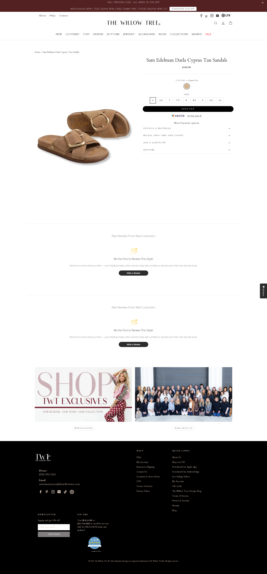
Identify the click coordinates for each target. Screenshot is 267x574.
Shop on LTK (178, 462)
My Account (142, 462)
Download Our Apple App (184, 467)
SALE (208, 34)
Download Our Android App (185, 472)
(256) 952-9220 (47, 474)
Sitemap (175, 505)
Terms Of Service (180, 496)
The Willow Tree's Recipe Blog (187, 491)
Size (187, 94)
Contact (63, 15)
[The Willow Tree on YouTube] (217, 16)
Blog (174, 510)
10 (220, 100)
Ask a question (154, 142)
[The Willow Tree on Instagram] (211, 16)
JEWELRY (129, 34)
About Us (176, 457)
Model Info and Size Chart (163, 135)
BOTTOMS (113, 34)
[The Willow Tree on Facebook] (201, 16)
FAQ (139, 457)
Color (187, 80)
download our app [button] (183, 9)
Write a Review (133, 273)
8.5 (194, 100)
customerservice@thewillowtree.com (59, 484)
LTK (139, 481)
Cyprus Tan (187, 86)
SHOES (162, 34)
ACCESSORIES (146, 34)
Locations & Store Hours (148, 476)
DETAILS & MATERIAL (157, 128)
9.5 (211, 100)
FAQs (53, 15)
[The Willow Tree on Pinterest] (206, 16)
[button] (263, 3)
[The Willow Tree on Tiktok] (65, 491)
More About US (183, 428)
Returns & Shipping (146, 467)
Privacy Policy (143, 491)
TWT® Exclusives (83, 428)
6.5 (161, 100)
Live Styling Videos (181, 476)
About (42, 15)
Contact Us (142, 472)
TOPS (86, 34)
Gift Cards (177, 486)
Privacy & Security (181, 500)
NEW (59, 34)
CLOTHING (72, 34)
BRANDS (197, 34)
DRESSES (98, 34)
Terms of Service (145, 486)
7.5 (177, 100)
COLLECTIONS (179, 34)
